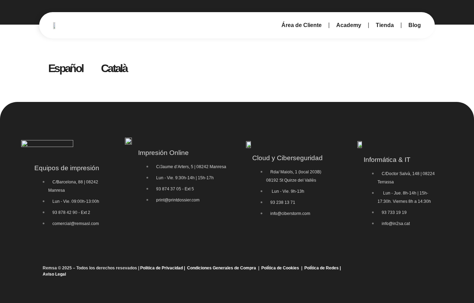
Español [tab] (65, 68)
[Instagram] (408, 271)
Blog (414, 25)
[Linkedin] (423, 271)
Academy (348, 25)
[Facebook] (393, 271)
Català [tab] (114, 68)
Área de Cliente (301, 25)
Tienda (385, 25)
